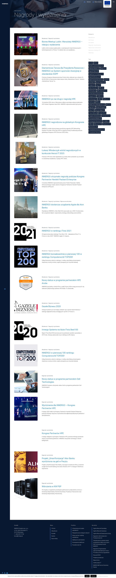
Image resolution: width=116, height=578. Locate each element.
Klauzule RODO (97, 555)
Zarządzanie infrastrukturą (96, 129)
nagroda (92, 107)
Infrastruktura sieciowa (96, 93)
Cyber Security (93, 88)
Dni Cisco (91, 40)
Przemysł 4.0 (106, 115)
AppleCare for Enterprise (96, 74)
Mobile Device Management (97, 104)
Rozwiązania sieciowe (95, 121)
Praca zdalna (93, 113)
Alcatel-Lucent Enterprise (96, 65)
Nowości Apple (99, 110)
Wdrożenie (97, 124)
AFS (96, 63)
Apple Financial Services (96, 79)
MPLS (108, 104)
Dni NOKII (91, 42)
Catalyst (92, 85)
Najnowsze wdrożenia (65, 201)
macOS (91, 101)
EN (113, 2)
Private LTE (102, 113)
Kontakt (53, 533)
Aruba (106, 79)
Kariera (53, 536)
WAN (91, 124)
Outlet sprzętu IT (97, 562)
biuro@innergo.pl (18, 536)
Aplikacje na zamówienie (78, 539)
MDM (98, 101)
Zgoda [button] (87, 576)
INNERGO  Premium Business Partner (100, 566)
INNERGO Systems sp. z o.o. (21, 528)
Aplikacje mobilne (94, 68)
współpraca (106, 124)
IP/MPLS (100, 96)
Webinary (91, 53)
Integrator (92, 96)
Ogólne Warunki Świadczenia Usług (102, 533)
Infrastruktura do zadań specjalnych (78, 529)
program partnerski (94, 115)
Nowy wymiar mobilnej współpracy (78, 536)
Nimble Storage (101, 107)
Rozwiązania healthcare (78, 542)
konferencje (93, 99)
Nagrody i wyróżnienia (53, 38)
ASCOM (92, 82)
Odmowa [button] (93, 576)
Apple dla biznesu (94, 76)
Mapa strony (96, 560)
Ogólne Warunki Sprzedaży (100, 528)
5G (91, 63)
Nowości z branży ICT (94, 50)
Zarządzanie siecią (94, 132)
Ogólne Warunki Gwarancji (99, 531)
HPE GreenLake (102, 90)
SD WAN (106, 121)
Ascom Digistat (100, 82)
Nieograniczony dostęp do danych (80, 532)
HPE (101, 88)
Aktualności (45, 38)
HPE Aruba (92, 90)
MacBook (106, 99)
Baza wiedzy (54, 538)
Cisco (98, 85)
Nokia (91, 110)
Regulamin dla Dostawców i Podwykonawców (100, 537)
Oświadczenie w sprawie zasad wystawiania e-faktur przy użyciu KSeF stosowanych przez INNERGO (101, 543)
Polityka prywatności (98, 557)
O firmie (53, 528)
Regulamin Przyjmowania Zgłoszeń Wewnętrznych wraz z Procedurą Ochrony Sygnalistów (101, 550)
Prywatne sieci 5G (76, 545)
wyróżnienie (93, 126)
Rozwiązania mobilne (95, 118)
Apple (103, 68)
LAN (100, 99)
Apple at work (93, 71)
